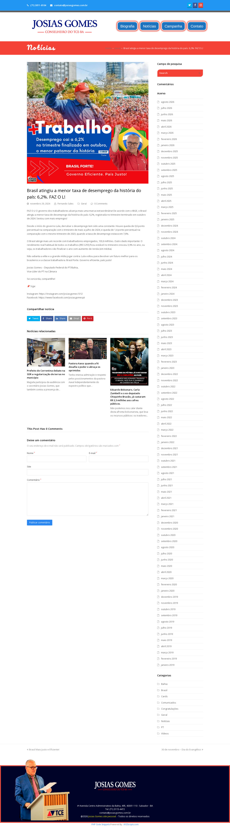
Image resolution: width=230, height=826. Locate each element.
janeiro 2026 (167, 145)
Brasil (164, 690)
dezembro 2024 (169, 225)
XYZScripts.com (131, 824)
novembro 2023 (169, 306)
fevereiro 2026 (169, 139)
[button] (33, 318)
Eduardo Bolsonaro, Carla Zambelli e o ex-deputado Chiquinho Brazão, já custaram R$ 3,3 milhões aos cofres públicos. (127, 396)
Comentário (34, 479)
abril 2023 (166, 349)
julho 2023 (166, 330)
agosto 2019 (167, 621)
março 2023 (167, 355)
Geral (84, 203)
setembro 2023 (169, 318)
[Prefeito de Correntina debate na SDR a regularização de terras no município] (46, 352)
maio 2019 (166, 640)
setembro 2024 (169, 244)
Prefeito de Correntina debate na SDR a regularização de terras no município (46, 374)
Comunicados (168, 702)
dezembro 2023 (169, 299)
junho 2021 (167, 485)
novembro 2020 (169, 528)
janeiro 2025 (167, 219)
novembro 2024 (169, 231)
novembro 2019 (169, 602)
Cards (164, 696)
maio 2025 (166, 194)
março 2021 (167, 504)
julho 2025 (166, 182)
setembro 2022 (169, 392)
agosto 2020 (167, 547)
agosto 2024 (167, 250)
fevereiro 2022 (169, 436)
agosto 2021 (167, 473)
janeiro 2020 (167, 590)
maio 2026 (166, 120)
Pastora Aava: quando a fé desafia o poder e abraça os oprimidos (84, 367)
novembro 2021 (169, 454)
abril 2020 (166, 572)
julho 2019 (166, 627)
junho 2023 (167, 337)
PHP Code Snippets (100, 824)
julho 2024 (166, 256)
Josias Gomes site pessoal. (102, 816)
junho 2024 (167, 262)
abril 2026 (166, 126)
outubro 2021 (168, 460)
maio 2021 (166, 491)
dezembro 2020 (169, 522)
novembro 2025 (169, 157)
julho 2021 (166, 479)
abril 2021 (166, 497)
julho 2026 (166, 108)
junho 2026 (167, 114)
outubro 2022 (168, 386)
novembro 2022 (169, 380)
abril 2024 (166, 275)
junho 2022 (167, 411)
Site (29, 466)
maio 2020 (166, 565)
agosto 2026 (167, 101)
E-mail (93, 453)
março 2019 (167, 652)
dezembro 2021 (169, 448)
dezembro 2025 (169, 151)
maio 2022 (166, 417)
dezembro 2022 (169, 374)
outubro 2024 (168, 238)
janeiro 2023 (167, 368)
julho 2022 (166, 405)
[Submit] (200, 73)
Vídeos (165, 733)
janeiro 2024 (167, 293)
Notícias (165, 721)
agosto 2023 (167, 324)
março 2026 (167, 132)
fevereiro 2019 (169, 658)
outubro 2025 (168, 163)
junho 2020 (167, 559)
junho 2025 (167, 188)
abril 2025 (166, 200)
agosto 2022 (167, 398)
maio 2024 (166, 269)
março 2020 (167, 578)
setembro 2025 (169, 170)
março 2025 (167, 207)
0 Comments (100, 203)
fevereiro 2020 (169, 584)
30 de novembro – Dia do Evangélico (181, 749)
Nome (31, 453)
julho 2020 (166, 553)
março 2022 (167, 429)
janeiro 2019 (167, 664)
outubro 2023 (168, 312)
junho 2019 (167, 634)
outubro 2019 (168, 609)
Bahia (164, 684)
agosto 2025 (167, 176)
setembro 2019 (169, 615)
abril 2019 (166, 646)
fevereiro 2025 (169, 213)
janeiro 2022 (167, 442)
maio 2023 (166, 343)
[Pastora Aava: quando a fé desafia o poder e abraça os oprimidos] (88, 348)
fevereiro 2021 (169, 510)
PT (162, 727)
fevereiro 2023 (169, 361)
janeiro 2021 (167, 516)
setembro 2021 (169, 467)
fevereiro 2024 (169, 287)
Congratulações (169, 708)
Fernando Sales (65, 203)
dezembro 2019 (169, 596)
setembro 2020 (169, 541)
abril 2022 (166, 423)
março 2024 (167, 281)
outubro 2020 (168, 535)
